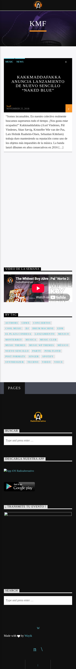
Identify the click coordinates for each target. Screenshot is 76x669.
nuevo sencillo (17, 351)
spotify (47, 356)
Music (9, 61)
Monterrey (13, 339)
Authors (11, 323)
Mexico (63, 334)
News (19, 61)
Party (36, 351)
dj (27, 328)
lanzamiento (44, 334)
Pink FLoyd (53, 351)
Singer (34, 356)
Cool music (13, 328)
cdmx (26, 323)
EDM (60, 328)
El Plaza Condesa (18, 334)
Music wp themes (41, 345)
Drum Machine (43, 328)
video (46, 362)
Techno (32, 362)
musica (31, 339)
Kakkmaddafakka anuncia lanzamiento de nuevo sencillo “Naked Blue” (37, 83)
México (63, 345)
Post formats (15, 356)
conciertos (42, 323)
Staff (8, 106)
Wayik (28, 635)
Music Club (48, 339)
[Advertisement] (38, 206)
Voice (58, 362)
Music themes (15, 345)
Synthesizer (14, 362)
